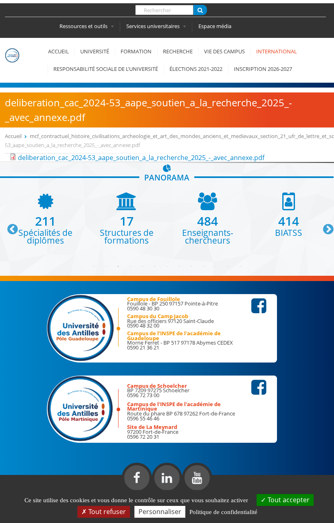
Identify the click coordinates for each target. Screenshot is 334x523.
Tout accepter (288, 499)
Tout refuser (106, 511)
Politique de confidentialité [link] (223, 512)
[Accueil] (17, 65)
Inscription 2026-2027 (263, 69)
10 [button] (204, 266)
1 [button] (94, 266)
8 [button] (179, 266)
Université (94, 51)
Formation (136, 51)
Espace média (214, 26)
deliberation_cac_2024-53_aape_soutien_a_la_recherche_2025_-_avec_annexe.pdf (141, 157)
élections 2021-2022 (195, 69)
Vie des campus (224, 51)
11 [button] (216, 266)
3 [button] (118, 266)
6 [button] (155, 266)
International (276, 51)
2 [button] (106, 266)
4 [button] (130, 266)
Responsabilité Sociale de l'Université (105, 69)
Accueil (58, 51)
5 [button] (142, 266)
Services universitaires (153, 26)
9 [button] (191, 266)
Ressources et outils (84, 26)
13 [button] (240, 266)
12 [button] (228, 266)
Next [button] (325, 226)
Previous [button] (9, 226)
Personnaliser (159, 511)
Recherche (178, 51)
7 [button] (167, 266)
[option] (45, 218)
